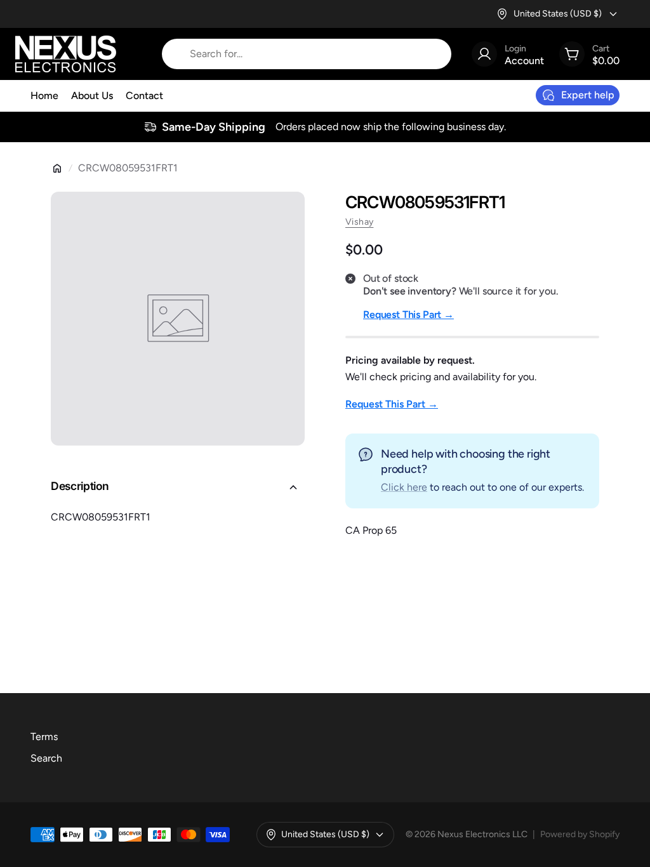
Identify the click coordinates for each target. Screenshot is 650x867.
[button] (178, 487)
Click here (404, 487)
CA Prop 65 (371, 530)
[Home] (57, 168)
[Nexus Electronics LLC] (65, 54)
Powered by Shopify (580, 834)
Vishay (359, 221)
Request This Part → (408, 314)
